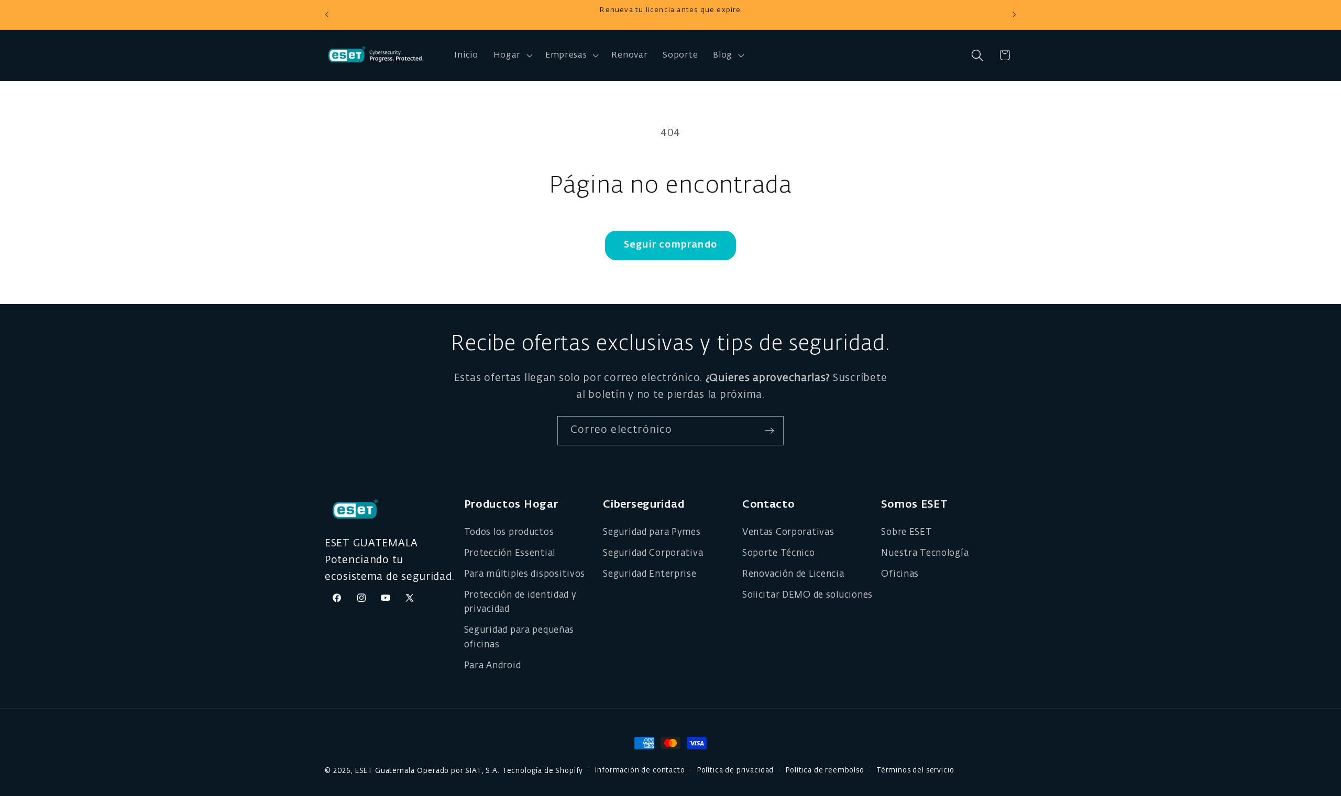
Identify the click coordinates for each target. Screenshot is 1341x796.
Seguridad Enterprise (649, 574)
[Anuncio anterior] (326, 15)
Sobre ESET (906, 532)
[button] (511, 55)
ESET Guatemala (385, 771)
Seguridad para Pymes (651, 532)
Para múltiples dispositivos (524, 574)
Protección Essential (509, 553)
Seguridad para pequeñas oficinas (519, 637)
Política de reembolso (825, 770)
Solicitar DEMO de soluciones (807, 595)
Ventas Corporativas (788, 532)
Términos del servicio (915, 770)
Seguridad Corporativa (653, 553)
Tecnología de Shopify (543, 771)
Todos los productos (509, 532)
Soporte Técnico (778, 553)
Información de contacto (640, 770)
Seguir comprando (670, 245)
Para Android (492, 666)
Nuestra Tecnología (925, 553)
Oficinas (900, 574)
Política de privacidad (735, 770)
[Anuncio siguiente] (1014, 15)
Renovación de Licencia (793, 574)
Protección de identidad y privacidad (520, 602)
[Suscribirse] (769, 430)
